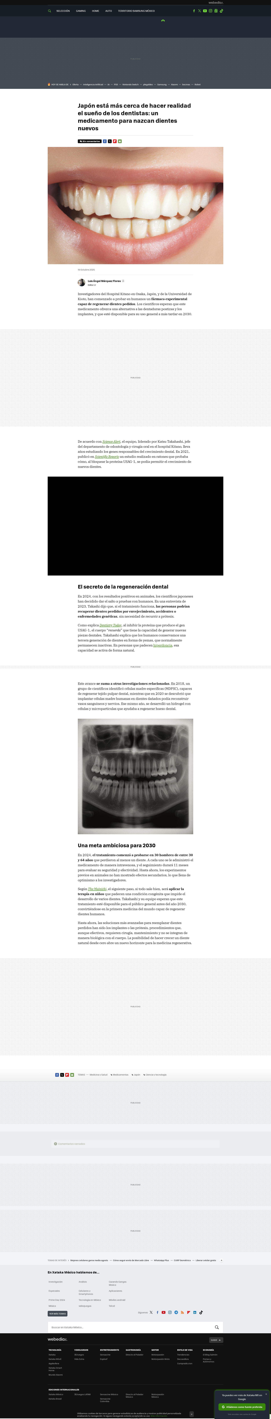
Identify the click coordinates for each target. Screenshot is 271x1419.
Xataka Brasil (55, 1398)
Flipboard (115, 141)
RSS (182, 1311)
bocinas (186, 84)
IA (108, 84)
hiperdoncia (162, 645)
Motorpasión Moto (160, 1358)
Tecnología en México (90, 1299)
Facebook (194, 11)
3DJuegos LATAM (82, 1394)
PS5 (116, 84)
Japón (137, 1074)
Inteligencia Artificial (93, 84)
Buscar (217, 1327)
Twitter (199, 11)
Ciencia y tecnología (156, 1074)
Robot (198, 84)
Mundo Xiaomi (56, 1374)
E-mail (120, 141)
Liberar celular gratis (206, 1260)
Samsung (162, 84)
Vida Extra (79, 1358)
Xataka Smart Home (55, 1369)
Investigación (56, 1281)
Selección (63, 11)
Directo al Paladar (134, 1354)
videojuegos (85, 1305)
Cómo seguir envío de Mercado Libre (131, 1260)
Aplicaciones (115, 1290)
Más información (159, 1415)
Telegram (176, 1311)
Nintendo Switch (130, 84)
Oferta (75, 84)
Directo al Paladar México (134, 1395)
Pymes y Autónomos (208, 1360)
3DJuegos (79, 1354)
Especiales (54, 1290)
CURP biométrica (182, 1260)
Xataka (52, 1354)
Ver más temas (57, 1313)
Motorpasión (157, 1354)
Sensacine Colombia (105, 1400)
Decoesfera (183, 1358)
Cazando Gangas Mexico (118, 1283)
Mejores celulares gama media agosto (89, 1260)
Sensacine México (109, 1394)
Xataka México (56, 1394)
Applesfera (54, 1363)
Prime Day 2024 (57, 1299)
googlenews (216, 11)
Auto (108, 11)
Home (95, 11)
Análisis (83, 1281)
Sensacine (105, 1354)
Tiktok (221, 11)
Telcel (112, 1305)
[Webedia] (216, 2)
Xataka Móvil (55, 1358)
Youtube (205, 11)
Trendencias (183, 1354)
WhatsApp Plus (161, 1260)
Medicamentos (120, 1074)
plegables (148, 84)
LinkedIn (194, 1311)
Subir (214, 1339)
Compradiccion (184, 1363)
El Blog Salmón (210, 1354)
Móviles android (117, 1299)
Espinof (103, 1358)
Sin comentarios (91, 141)
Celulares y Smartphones (86, 1292)
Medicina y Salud (98, 1074)
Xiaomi (174, 84)
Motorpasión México (157, 1395)
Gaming (81, 11)
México (52, 1305)
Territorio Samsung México (136, 11)
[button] (106, 281)
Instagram (210, 11)
